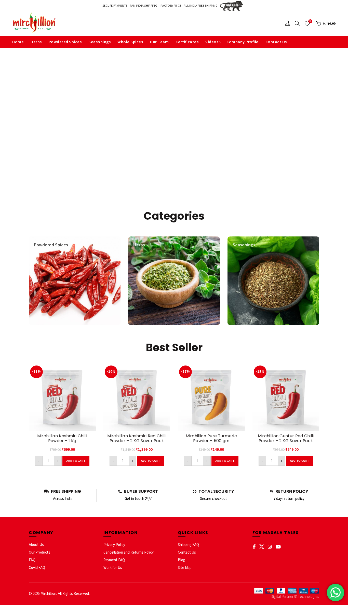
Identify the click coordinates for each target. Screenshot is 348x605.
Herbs (36, 42)
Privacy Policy (114, 544)
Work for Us (112, 567)
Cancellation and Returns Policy (128, 552)
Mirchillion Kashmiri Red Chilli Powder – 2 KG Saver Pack (136, 438)
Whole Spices (130, 42)
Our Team (159, 42)
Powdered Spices (65, 42)
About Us (36, 544)
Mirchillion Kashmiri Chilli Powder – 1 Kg (62, 438)
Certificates (187, 42)
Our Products (39, 552)
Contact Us (276, 42)
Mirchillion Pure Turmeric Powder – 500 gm (211, 438)
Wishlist (310, 21)
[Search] (297, 23)
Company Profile (242, 42)
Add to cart (75, 461)
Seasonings (99, 42)
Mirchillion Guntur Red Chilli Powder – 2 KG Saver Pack (286, 438)
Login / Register (287, 23)
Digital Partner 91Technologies (295, 596)
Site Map (185, 567)
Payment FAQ (114, 560)
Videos (211, 42)
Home (18, 42)
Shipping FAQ (188, 544)
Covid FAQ (37, 567)
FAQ (32, 560)
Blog (181, 560)
